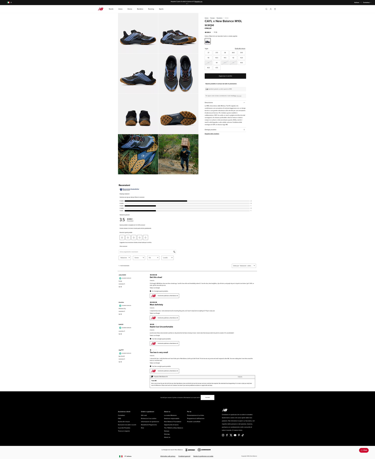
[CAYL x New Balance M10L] (138, 33)
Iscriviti (207, 397)
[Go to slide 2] (188, 4)
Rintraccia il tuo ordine (148, 418)
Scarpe (212, 18)
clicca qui (239, 96)
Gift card (144, 415)
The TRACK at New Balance (173, 428)
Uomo (206, 18)
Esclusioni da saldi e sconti (127, 425)
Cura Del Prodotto (124, 428)
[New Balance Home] (101, 9)
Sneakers (219, 18)
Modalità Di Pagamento (149, 425)
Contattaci (121, 415)
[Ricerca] (266, 9)
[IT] (7, 2)
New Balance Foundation (172, 422)
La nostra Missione (170, 415)
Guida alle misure (240, 48)
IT (128, 456)
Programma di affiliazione (195, 418)
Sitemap (167, 434)
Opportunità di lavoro (171, 425)
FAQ (119, 418)
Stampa (166, 431)
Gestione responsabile (171, 418)
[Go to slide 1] (187, 4)
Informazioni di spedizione (150, 422)
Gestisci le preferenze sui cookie (203, 456)
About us (167, 437)
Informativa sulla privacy (167, 456)
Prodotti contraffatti (193, 422)
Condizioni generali (184, 456)
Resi (142, 428)
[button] (270, 9)
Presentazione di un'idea (195, 415)
